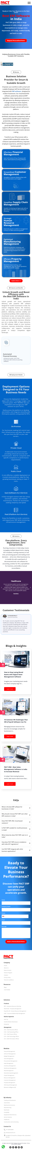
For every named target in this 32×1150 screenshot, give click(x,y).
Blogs (5, 987)
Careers (6, 975)
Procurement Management (10, 1061)
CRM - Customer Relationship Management (14, 1013)
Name (3, 900)
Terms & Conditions (9, 980)
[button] (16, 72)
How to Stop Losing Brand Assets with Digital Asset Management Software (13, 674)
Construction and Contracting (11, 1122)
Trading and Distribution (10, 1100)
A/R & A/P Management (10, 1054)
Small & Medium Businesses (11, 1022)
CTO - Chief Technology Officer (11, 1036)
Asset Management (8, 1058)
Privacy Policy (7, 977)
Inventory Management (10, 1066)
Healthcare (6, 1119)
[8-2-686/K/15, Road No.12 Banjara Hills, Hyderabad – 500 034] (4, 1135)
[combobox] (3, 916)
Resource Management (9, 1077)
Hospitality (6, 1112)
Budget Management (9, 1056)
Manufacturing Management (11, 1073)
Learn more (10, 689)
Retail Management (8, 1070)
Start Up (6, 1019)
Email (3, 920)
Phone (3, 913)
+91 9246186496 (9, 1129)
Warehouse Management (10, 1068)
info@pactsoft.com (10, 1132)
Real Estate (6, 1110)
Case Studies (7, 989)
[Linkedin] (10, 1147)
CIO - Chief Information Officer (11, 1038)
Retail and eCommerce (9, 1105)
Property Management (9, 1082)
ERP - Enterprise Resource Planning (12, 1006)
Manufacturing (7, 1107)
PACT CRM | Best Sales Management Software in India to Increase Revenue (15, 769)
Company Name (6, 906)
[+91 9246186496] (4, 1129)
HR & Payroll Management (10, 1085)
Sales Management (8, 1063)
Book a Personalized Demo (16, 942)
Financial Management (9, 1051)
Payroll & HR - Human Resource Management (15, 1011)
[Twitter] (13, 1147)
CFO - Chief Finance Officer (10, 1034)
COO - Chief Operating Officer (11, 1032)
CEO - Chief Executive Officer (11, 1029)
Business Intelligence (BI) (10, 1087)
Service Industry (8, 1117)
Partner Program (8, 972)
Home (5, 965)
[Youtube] (22, 1147)
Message (4, 926)
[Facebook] (19, 1147)
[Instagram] (16, 1147)
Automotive (7, 1102)
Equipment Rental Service (10, 1114)
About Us (6, 968)
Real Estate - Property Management (12, 1008)
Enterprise (6, 1024)
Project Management (9, 1075)
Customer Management (10, 1080)
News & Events (7, 970)
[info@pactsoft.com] (4, 1132)
